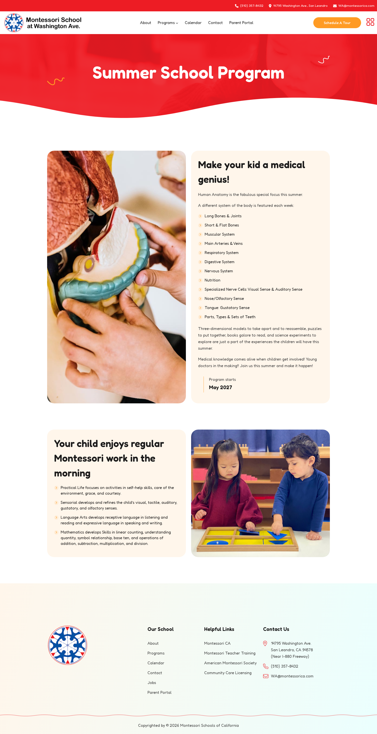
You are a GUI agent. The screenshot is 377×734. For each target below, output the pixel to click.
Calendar (193, 22)
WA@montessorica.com (356, 5)
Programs (166, 22)
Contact (215, 22)
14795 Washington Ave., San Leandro (300, 5)
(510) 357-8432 (251, 5)
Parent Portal (241, 22)
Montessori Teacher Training (229, 653)
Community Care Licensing (228, 672)
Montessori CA (217, 643)
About (145, 22)
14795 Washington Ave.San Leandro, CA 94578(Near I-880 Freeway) (292, 650)
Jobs (151, 682)
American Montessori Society (230, 662)
